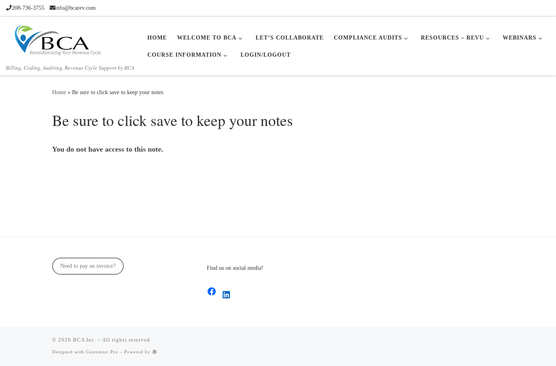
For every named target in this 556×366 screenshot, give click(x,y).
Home (59, 92)
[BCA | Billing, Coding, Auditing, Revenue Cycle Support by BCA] (57, 39)
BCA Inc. (84, 340)
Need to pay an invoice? (88, 266)
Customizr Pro (102, 351)
